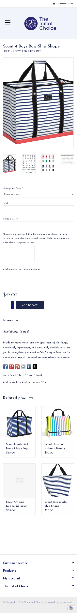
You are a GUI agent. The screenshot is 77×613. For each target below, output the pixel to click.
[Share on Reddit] (23, 366)
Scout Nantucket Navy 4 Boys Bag (17, 446)
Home (6, 51)
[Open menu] (7, 22)
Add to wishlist (11, 382)
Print (45, 382)
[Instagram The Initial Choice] (42, 545)
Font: (5, 203)
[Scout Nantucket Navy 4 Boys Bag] (19, 423)
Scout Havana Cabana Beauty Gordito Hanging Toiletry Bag (56, 446)
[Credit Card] (70, 607)
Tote (21, 375)
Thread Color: (10, 219)
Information (11, 320)
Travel (29, 375)
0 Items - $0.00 (65, 4)
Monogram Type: (13, 188)
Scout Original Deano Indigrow (16, 504)
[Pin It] (17, 366)
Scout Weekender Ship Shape (56, 504)
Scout (13, 375)
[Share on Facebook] (5, 366)
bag (5, 375)
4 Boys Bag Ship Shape (27, 51)
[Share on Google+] (11, 366)
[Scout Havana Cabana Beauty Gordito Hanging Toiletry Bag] (57, 423)
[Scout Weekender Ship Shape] (57, 480)
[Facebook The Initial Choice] (35, 545)
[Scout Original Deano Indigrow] (19, 480)
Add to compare (31, 382)
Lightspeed (65, 602)
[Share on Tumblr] (29, 366)
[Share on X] (35, 366)
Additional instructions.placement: (21, 269)
